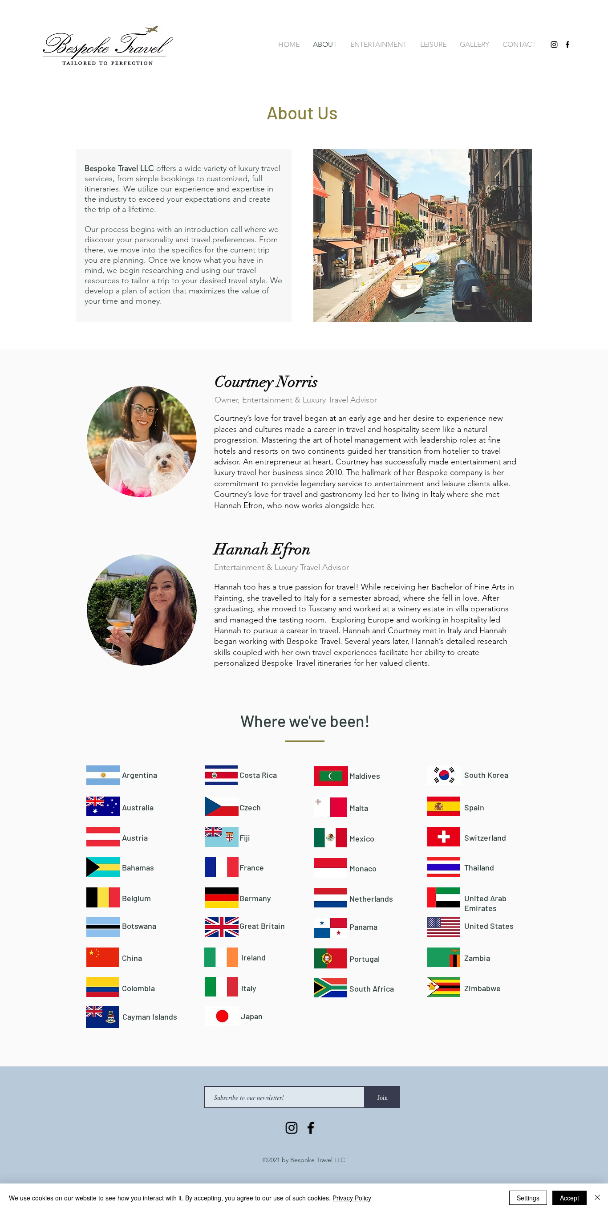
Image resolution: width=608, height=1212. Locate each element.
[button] (474, 44)
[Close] (597, 1198)
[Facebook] (567, 44)
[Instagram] (554, 44)
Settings (528, 1197)
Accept (569, 1197)
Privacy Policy (351, 1197)
